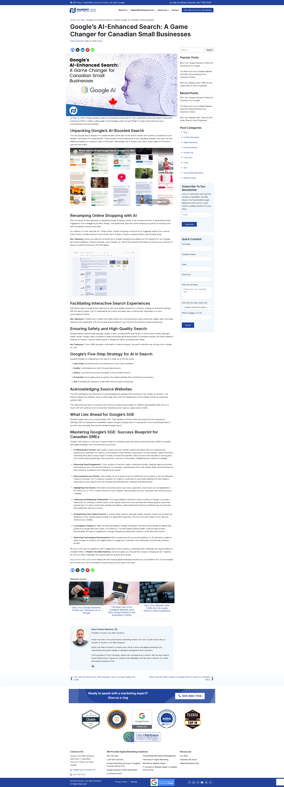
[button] (123, 10)
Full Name (186, 244)
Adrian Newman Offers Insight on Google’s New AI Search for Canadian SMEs (181, 678)
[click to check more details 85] (189, 782)
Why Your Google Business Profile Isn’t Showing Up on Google (86, 610)
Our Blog (81, 20)
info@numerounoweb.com (84, 770)
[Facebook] (73, 50)
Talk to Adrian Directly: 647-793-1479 (191, 2)
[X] (78, 50)
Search (210, 50)
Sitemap (133, 782)
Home (72, 20)
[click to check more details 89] (206, 782)
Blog (100, 41)
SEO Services (112, 756)
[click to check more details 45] (157, 593)
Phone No (186, 274)
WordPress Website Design (154, 763)
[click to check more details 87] (197, 782)
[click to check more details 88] (202, 782)
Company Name (188, 254)
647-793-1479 (79, 774)
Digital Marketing (190, 142)
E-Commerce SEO (114, 773)
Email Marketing (190, 147)
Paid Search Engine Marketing (155, 759)
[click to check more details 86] (193, 782)
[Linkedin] (83, 50)
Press (185, 163)
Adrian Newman (77, 41)
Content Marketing (191, 137)
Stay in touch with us (79, 559)
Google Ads (188, 152)
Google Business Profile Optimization (122, 770)
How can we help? (190, 285)
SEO (185, 168)
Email (184, 264)
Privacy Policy (121, 782)
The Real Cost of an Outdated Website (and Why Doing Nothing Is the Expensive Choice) (121, 611)
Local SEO (187, 157)
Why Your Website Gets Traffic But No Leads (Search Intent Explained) (157, 608)
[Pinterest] (88, 50)
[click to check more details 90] (210, 782)
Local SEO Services (115, 759)
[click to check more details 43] (122, 594)
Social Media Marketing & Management (159, 756)
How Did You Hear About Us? (194, 303)
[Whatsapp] (93, 50)
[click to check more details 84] (162, 782)
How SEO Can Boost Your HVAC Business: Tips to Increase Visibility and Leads (102, 678)
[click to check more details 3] (83, 10)
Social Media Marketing (193, 173)
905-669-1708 (191, 696)
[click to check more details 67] (142, 737)
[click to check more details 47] (93, 667)
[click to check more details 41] (86, 594)
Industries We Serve (188, 759)
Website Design (189, 178)
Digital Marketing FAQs (189, 763)
